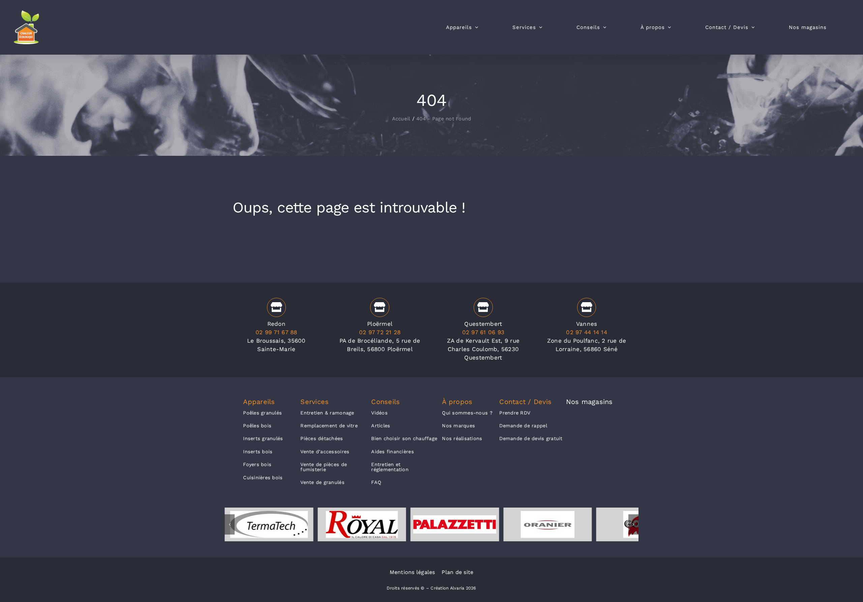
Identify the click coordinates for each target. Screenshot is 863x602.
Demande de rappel (523, 425)
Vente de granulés (322, 482)
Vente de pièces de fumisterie (323, 467)
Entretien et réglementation (390, 467)
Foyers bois (257, 464)
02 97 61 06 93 (483, 332)
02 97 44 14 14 (586, 332)
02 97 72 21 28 (380, 332)
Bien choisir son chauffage (404, 438)
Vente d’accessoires (324, 451)
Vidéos (379, 412)
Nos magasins (589, 402)
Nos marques (458, 425)
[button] (230, 524)
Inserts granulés (263, 438)
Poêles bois (257, 425)
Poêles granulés (262, 412)
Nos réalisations (462, 438)
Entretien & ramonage (327, 412)
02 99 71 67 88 (276, 332)
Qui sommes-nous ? (467, 412)
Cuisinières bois (262, 477)
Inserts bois (257, 451)
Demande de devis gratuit (530, 438)
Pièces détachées (321, 438)
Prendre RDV (514, 412)
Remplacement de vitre (328, 425)
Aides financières (392, 451)
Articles (380, 425)
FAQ (376, 482)
